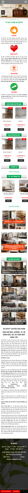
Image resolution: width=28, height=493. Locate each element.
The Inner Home (6, 285)
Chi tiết (7, 129)
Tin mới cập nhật (14, 259)
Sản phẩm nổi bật (14, 135)
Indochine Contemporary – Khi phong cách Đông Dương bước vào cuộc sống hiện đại (14, 271)
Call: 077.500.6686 (6, 491)
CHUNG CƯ (14, 167)
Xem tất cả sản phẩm (14, 171)
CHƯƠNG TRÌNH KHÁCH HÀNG (8, 304)
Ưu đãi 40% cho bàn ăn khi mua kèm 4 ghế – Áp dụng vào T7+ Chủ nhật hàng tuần (13, 322)
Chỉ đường (16, 491)
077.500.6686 (15, 457)
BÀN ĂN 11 (7, 121)
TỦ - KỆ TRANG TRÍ (14, 176)
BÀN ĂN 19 (21, 121)
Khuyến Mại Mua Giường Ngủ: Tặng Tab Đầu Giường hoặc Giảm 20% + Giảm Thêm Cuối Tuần (14, 247)
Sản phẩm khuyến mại (14, 104)
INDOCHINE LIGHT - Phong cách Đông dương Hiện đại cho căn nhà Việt (12, 297)
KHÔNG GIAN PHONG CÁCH (8, 267)
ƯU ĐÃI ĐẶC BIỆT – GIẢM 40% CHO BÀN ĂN (14, 221)
